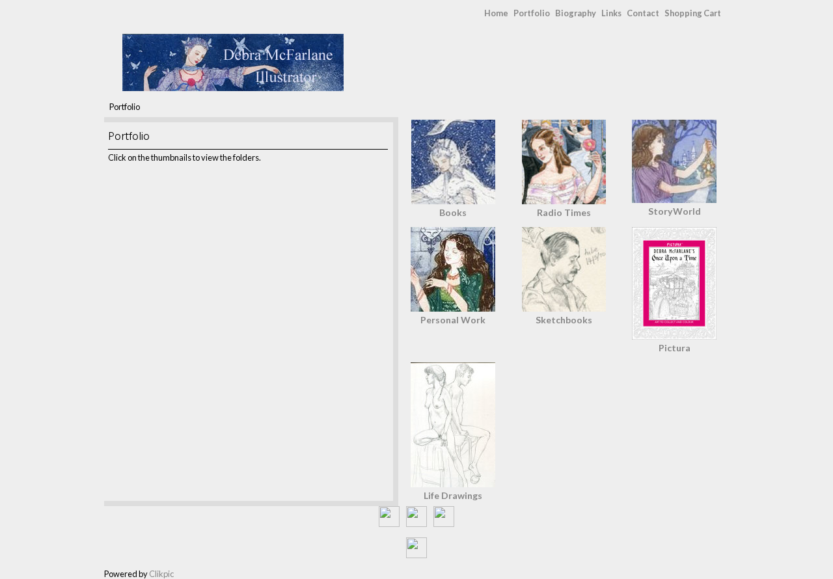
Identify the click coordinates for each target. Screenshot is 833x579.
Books (453, 212)
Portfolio (531, 13)
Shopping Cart (692, 13)
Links (611, 13)
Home (496, 13)
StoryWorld (674, 211)
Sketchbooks (564, 319)
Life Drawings (453, 495)
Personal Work (452, 319)
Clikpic (161, 574)
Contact (643, 13)
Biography (575, 13)
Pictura (674, 347)
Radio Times (564, 212)
